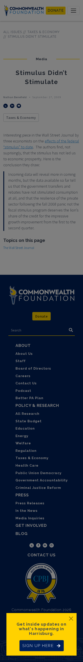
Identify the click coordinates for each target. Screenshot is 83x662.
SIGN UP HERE (38, 645)
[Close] (71, 618)
